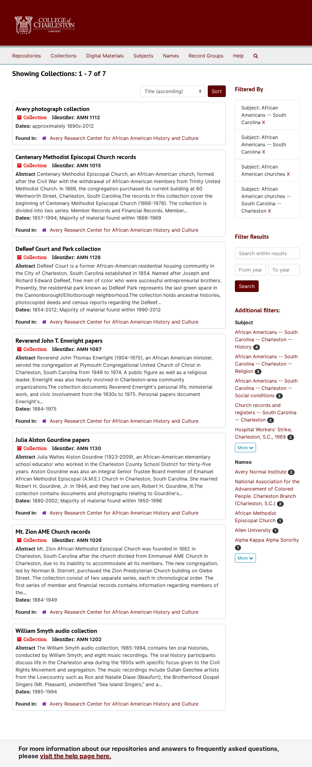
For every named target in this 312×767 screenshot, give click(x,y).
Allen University (253, 530)
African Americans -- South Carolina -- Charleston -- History (266, 339)
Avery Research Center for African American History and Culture (124, 138)
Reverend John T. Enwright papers (59, 341)
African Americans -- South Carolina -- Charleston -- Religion (266, 363)
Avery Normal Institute (261, 472)
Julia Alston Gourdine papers (53, 440)
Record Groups (206, 56)
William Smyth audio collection (56, 631)
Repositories (26, 56)
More (243, 447)
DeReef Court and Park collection (58, 249)
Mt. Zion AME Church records (53, 532)
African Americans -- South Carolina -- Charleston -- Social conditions (266, 388)
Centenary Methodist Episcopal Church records (76, 157)
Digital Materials (105, 56)
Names (171, 56)
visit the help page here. (75, 756)
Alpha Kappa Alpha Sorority (267, 540)
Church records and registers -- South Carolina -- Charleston (265, 412)
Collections (63, 56)
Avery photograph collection (53, 109)
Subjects (143, 56)
